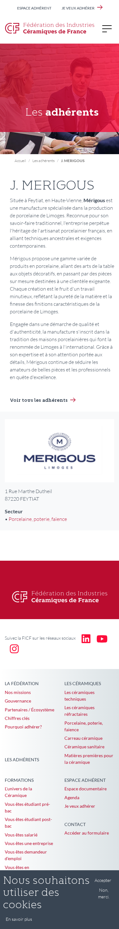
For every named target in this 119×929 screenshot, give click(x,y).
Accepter (103, 880)
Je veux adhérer (78, 8)
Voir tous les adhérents (39, 400)
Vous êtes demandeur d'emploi (26, 855)
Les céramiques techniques (79, 696)
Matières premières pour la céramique (88, 759)
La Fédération (22, 683)
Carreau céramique (83, 738)
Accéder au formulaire (86, 832)
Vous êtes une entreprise (29, 843)
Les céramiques (82, 683)
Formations (19, 780)
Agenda (71, 797)
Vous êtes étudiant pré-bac (27, 807)
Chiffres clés (17, 718)
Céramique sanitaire (84, 746)
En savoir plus (19, 919)
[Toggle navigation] (109, 28)
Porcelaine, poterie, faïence (38, 519)
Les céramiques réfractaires (79, 711)
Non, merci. (103, 893)
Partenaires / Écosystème (29, 709)
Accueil (20, 160)
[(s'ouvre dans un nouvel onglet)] (86, 638)
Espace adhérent (34, 8)
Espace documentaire (85, 788)
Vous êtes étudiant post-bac (28, 823)
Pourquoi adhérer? (23, 726)
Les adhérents (43, 160)
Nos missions (18, 692)
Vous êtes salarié (21, 834)
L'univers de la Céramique (18, 792)
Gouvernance (18, 700)
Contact (75, 824)
